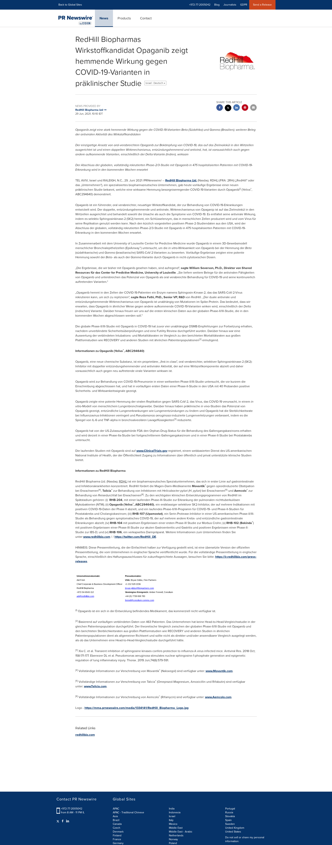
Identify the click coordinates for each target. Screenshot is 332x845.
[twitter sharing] (228, 108)
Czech (116, 828)
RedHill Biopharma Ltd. (181, 180)
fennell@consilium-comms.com (139, 600)
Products (124, 18)
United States (233, 832)
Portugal (230, 809)
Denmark (118, 832)
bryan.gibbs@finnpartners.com (139, 588)
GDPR (243, 5)
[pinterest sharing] (245, 108)
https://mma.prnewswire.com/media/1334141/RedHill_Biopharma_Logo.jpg (136, 708)
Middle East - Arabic (180, 832)
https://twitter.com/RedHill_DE (135, 537)
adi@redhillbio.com (85, 596)
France (117, 839)
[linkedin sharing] (236, 108)
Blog (217, 5)
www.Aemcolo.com (218, 697)
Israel (172, 816)
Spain (228, 820)
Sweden (230, 824)
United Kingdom (234, 828)
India (171, 809)
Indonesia (174, 812)
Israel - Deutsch (154, 83)
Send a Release (262, 5)
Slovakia (230, 816)
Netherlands (176, 835)
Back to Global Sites (70, 5)
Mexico (173, 824)
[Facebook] (62, 821)
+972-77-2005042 (71, 809)
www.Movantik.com (219, 671)
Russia (229, 812)
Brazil (116, 820)
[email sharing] (253, 108)
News (104, 18)
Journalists (229, 5)
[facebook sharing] (219, 108)
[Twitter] (58, 821)
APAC (116, 809)
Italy (171, 820)
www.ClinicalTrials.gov (151, 451)
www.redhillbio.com (96, 537)
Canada (117, 824)
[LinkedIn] (67, 821)
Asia (115, 816)
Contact (146, 18)
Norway (173, 839)
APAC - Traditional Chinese (128, 812)
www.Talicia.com (95, 686)
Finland (117, 835)
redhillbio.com (85, 734)
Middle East (176, 828)
